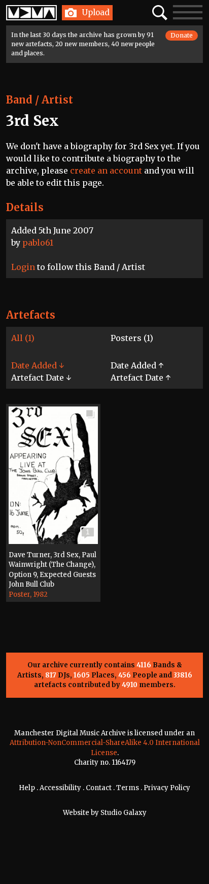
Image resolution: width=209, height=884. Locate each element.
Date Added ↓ (37, 365)
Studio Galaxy (123, 812)
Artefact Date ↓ (41, 377)
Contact (99, 788)
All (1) (22, 338)
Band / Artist (39, 99)
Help (27, 788)
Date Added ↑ (137, 365)
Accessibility (60, 788)
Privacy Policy (167, 788)
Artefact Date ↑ (140, 377)
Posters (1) (132, 338)
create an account (106, 170)
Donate (181, 35)
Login (23, 267)
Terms (127, 788)
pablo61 (37, 242)
